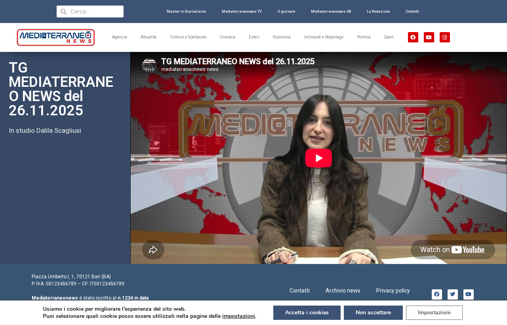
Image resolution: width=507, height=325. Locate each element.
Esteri (254, 37)
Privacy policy (393, 290)
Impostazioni (434, 312)
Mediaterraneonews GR (331, 11)
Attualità (148, 37)
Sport (388, 37)
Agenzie (119, 37)
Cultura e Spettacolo (188, 37)
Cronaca (227, 37)
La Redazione (378, 11)
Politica (364, 37)
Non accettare (373, 312)
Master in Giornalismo (186, 11)
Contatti (412, 11)
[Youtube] (429, 37)
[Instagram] (445, 37)
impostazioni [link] (238, 316)
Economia (282, 37)
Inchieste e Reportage (323, 37)
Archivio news (343, 290)
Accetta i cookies (307, 312)
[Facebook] (413, 37)
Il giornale (286, 11)
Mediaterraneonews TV (242, 11)
